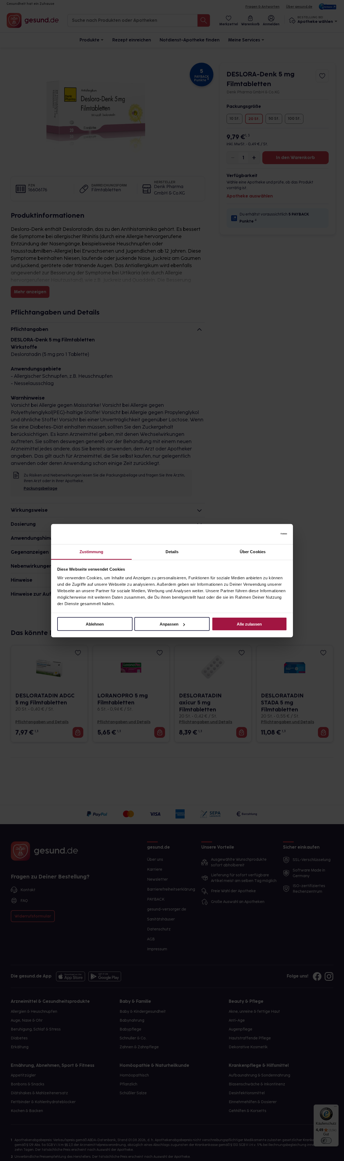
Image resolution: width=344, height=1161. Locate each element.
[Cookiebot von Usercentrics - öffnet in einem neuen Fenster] (263, 534)
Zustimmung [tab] (91, 551)
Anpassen (169, 624)
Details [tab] (172, 551)
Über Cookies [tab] (253, 551)
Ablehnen (95, 624)
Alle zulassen (249, 624)
